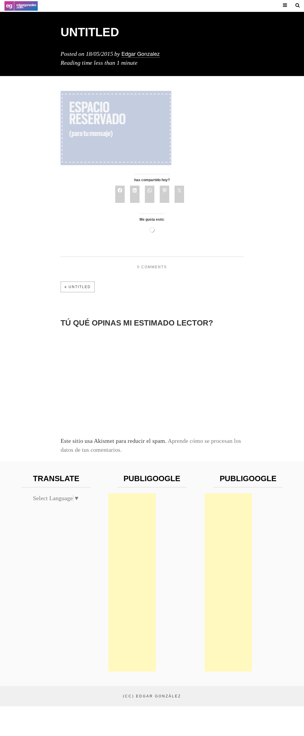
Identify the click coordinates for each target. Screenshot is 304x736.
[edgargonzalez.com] (21, 6)
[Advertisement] (132, 582)
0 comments (152, 267)
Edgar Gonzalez (140, 53)
